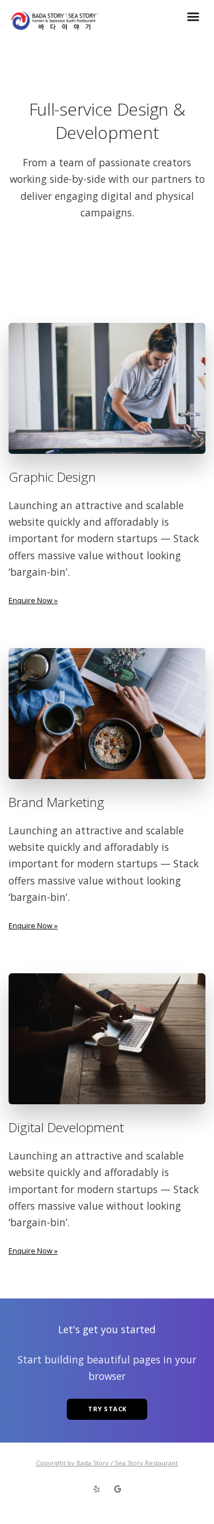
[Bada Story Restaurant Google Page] (118, 1489)
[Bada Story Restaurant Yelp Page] (96, 1489)
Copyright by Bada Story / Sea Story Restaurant (107, 1463)
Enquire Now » (33, 600)
